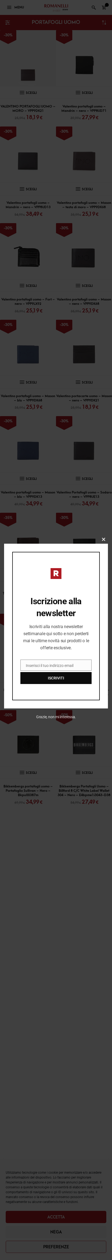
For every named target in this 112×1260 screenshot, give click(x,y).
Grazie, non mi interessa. (56, 717)
